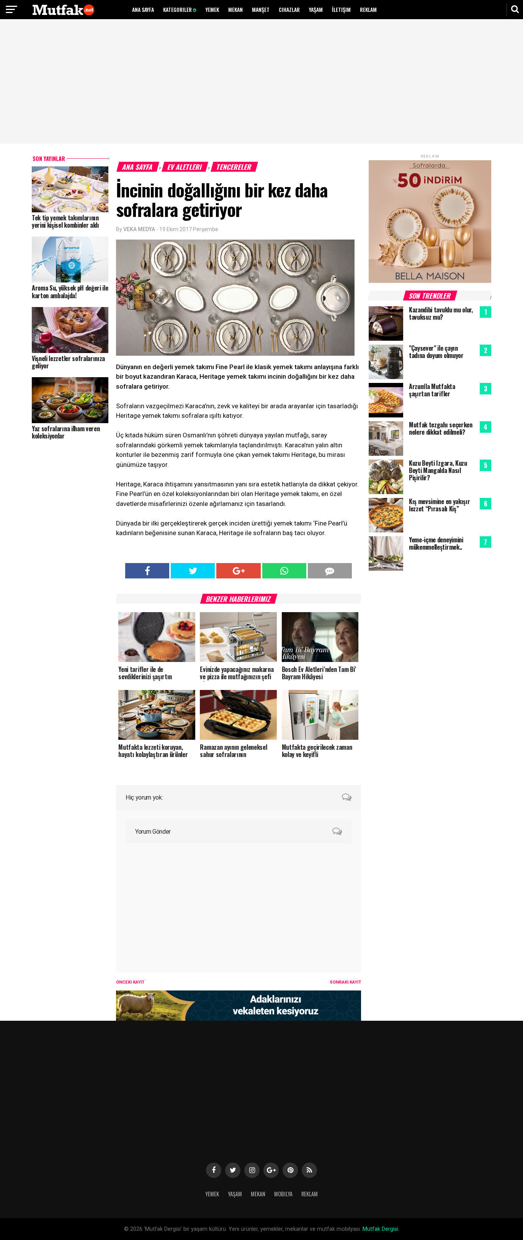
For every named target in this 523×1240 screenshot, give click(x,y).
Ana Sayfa (143, 9)
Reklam (368, 9)
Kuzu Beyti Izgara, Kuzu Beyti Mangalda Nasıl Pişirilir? (438, 470)
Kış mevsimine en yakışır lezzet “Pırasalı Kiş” (439, 505)
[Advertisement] (261, 82)
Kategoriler (178, 9)
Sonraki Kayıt (345, 982)
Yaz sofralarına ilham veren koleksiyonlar (66, 432)
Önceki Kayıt (130, 982)
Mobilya (283, 1194)
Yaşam (316, 9)
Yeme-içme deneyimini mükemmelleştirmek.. (436, 543)
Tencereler (234, 167)
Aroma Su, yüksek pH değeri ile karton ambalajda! (70, 291)
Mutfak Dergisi (380, 1229)
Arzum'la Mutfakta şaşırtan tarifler (432, 390)
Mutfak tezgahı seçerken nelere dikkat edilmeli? (440, 428)
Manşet (261, 9)
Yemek (212, 9)
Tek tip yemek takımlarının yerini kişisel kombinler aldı (65, 221)
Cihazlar (289, 9)
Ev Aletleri (185, 167)
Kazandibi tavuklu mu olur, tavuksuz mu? (441, 313)
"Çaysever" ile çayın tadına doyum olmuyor (436, 351)
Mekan (235, 9)
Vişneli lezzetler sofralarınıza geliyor (68, 362)
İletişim (341, 9)
